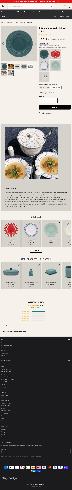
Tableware (4, 12)
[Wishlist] (65, 6)
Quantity (41, 96)
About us (4, 17)
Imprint (3, 387)
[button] (43, 35)
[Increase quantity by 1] (55, 100)
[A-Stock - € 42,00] (44, 90)
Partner (3, 421)
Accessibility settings (7, 382)
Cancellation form (6, 372)
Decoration (31, 12)
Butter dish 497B (51, 282)
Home (3, 22)
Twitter (3, 437)
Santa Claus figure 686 (31, 282)
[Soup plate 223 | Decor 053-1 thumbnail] (4, 66)
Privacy (3, 374)
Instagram (4, 432)
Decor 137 (31, 242)
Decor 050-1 (51, 242)
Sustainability (5, 413)
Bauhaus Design (5, 411)
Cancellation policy (6, 369)
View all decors (36, 251)
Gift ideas (3, 351)
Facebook (4, 429)
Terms (3, 384)
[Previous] (3, 44)
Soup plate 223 (20, 22)
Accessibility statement (7, 379)
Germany (64, 16)
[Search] (51, 6)
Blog (63, 12)
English (54, 16)
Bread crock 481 (11, 282)
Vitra (2, 418)
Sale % (50, 12)
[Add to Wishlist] (18, 222)
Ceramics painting (6, 403)
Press (2, 416)
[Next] (35, 44)
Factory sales (5, 398)
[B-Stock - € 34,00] (56, 90)
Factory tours (5, 400)
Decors (57, 12)
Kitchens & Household (18, 12)
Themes (41, 12)
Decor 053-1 (11, 284)
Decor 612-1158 (11, 242)
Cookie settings (5, 377)
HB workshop (5, 395)
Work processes (5, 406)
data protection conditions (34, 456)
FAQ (2, 367)
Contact (3, 364)
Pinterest (3, 434)
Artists (3, 408)
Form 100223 (10, 22)
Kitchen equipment (6, 345)
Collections (4, 353)
